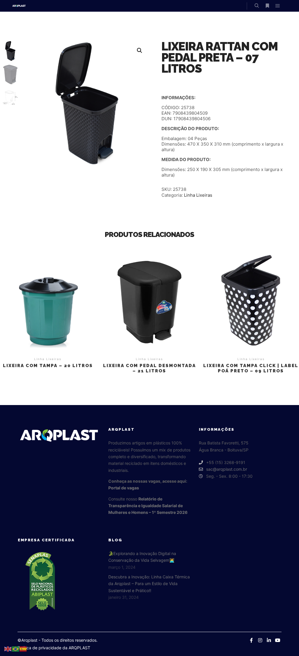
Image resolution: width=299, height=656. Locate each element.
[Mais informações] (267, 6)
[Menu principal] (277, 6)
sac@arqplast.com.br (226, 469)
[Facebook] (251, 640)
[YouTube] (277, 640)
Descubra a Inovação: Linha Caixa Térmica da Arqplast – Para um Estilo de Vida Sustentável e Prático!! (149, 583)
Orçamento (48, 300)
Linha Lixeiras (198, 195)
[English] (8, 648)
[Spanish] (23, 648)
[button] (139, 50)
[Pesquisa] (256, 6)
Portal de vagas (123, 487)
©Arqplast (27, 640)
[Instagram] (260, 640)
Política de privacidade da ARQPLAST (54, 647)
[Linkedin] (269, 640)
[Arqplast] (19, 6)
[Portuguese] (16, 648)
